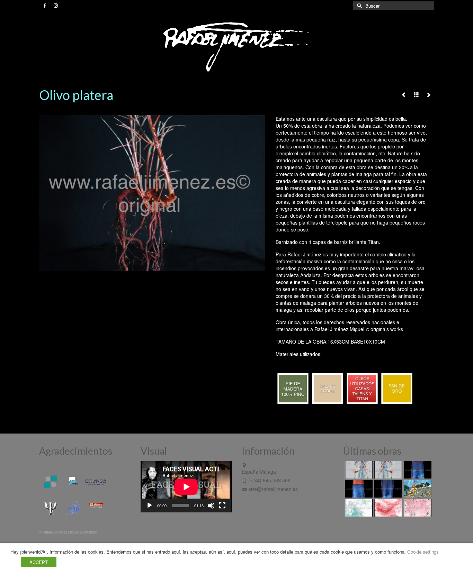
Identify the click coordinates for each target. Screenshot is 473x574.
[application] (186, 486)
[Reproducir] (149, 505)
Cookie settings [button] (423, 551)
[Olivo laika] (428, 94)
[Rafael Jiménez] (236, 46)
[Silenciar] (211, 505)
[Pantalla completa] (222, 505)
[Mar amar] (358, 489)
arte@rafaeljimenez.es (273, 488)
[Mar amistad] (387, 489)
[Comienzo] (416, 489)
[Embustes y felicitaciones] (358, 508)
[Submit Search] (358, 5)
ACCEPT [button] (38, 562)
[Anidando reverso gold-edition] (358, 470)
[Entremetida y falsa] (416, 508)
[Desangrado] (387, 508)
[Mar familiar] (416, 470)
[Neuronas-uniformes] (404, 94)
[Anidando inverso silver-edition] (387, 470)
